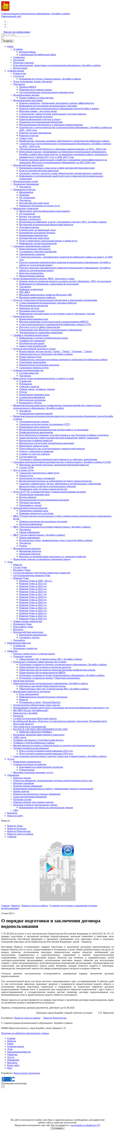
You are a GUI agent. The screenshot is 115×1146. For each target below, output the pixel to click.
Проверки (24, 195)
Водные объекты (27, 497)
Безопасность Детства (30, 402)
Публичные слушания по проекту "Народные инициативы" (50, 678)
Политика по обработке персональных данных (25, 1033)
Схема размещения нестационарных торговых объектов (48, 303)
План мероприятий (29, 694)
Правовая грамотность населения (36, 513)
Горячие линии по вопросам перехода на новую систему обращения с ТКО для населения (65, 281)
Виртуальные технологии (27, 1073)
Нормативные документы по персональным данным (46, 807)
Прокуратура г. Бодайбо (25, 713)
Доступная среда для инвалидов (29, 726)
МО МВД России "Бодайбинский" (31, 710)
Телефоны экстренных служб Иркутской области (38, 740)
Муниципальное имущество (33, 305)
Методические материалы (32, 400)
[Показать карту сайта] (7, 26)
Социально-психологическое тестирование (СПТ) (44, 424)
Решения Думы (21, 578)
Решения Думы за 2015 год (33, 589)
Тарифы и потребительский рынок (31, 335)
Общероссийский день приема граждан (33, 802)
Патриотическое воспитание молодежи (39, 365)
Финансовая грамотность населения (31, 691)
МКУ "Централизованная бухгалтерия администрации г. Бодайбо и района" (52, 527)
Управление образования (26, 184)
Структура (18, 76)
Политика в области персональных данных (35, 805)
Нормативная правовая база (33, 235)
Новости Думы (15, 826)
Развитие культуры (28, 135)
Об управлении (27, 197)
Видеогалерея (20, 68)
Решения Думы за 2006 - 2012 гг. (35, 581)
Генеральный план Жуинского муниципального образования (50, 330)
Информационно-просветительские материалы (43, 697)
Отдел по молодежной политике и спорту (34, 348)
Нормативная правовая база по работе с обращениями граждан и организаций (53, 788)
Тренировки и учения (30, 505)
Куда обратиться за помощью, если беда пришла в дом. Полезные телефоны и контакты (64, 435)
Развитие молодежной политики (36, 116)
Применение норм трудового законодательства (43, 489)
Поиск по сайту (15, 815)
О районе (18, 49)
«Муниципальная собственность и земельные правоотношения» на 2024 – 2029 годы (62, 149)
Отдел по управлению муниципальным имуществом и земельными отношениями (55, 300)
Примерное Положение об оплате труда (39, 205)
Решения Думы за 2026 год (33, 618)
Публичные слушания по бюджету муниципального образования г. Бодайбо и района (63, 664)
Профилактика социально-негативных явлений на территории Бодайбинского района (63, 359)
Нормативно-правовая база (33, 635)
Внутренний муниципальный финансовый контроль (46, 224)
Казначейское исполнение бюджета (37, 232)
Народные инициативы (31, 273)
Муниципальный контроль (27, 548)
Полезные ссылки (22, 799)
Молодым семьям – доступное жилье (38, 111)
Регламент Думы (21, 570)
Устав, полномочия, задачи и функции (32, 81)
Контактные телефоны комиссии (36, 440)
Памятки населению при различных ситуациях (43, 521)
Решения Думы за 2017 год (33, 594)
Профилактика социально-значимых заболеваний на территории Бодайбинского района (64, 141)
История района (27, 52)
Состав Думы (20, 567)
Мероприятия (26, 192)
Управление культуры (24, 189)
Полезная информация (30, 524)
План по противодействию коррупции (39, 170)
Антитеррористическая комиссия (30, 508)
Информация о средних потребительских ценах (43, 338)
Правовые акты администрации (35, 89)
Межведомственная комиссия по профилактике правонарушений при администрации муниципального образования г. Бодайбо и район (57, 406)
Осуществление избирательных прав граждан (36, 705)
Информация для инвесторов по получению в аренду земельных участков (57, 313)
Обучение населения (29, 502)
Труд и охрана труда (23, 470)
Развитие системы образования (35, 132)
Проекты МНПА (27, 87)
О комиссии (25, 381)
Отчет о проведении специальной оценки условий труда (48, 240)
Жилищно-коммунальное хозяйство (37, 297)
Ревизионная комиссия (19, 643)
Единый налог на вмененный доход (37, 230)
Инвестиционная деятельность (35, 249)
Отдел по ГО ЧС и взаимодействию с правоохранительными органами (49, 491)
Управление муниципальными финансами (41, 122)
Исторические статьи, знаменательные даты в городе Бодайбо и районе (55, 540)
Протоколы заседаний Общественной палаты (42, 686)
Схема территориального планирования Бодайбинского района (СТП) (55, 324)
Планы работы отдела (30, 357)
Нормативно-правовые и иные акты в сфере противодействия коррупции (57, 168)
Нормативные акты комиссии (34, 427)
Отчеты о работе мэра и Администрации (34, 653)
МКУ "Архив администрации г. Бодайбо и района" (39, 535)
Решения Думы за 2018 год (33, 597)
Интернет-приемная (23, 783)
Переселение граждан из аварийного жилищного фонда (42, 559)
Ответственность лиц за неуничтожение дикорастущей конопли (52, 448)
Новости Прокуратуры (19, 831)
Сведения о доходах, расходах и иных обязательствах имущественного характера (60, 173)
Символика (19, 57)
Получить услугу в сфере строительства (39, 327)
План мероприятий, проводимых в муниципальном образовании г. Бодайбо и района (57, 65)
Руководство (19, 73)
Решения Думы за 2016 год (33, 591)
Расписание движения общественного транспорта (38, 734)
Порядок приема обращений (27, 786)
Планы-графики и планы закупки (36, 97)
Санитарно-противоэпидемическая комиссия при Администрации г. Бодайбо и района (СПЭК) (62, 462)
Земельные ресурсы (29, 308)
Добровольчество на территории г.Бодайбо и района (46, 354)
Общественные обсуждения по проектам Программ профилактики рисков (57, 670)
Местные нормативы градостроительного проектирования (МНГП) (53, 321)
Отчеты (23, 392)
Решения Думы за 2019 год (33, 599)
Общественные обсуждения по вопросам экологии (45, 667)
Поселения (18, 60)
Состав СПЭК (26, 467)
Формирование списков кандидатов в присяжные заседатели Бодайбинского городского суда (61, 707)
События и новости (29, 386)
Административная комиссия (28, 370)
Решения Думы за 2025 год (33, 616)
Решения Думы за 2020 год (33, 602)
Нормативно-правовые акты (33, 319)
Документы (19, 84)
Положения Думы (22, 624)
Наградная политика (23, 680)
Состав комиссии (28, 456)
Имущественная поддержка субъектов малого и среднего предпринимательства (54, 745)
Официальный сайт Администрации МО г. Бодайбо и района (50, 659)
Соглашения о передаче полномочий (38, 251)
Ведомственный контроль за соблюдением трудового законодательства (55, 481)
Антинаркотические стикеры (34, 421)
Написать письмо (22, 778)
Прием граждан (21, 791)
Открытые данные (22, 656)
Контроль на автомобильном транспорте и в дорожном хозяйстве (52, 556)
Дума (10, 562)
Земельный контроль (29, 554)
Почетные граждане (23, 62)
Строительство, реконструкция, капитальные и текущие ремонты (52, 114)
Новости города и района (20, 834)
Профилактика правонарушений (36, 413)
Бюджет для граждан (29, 216)
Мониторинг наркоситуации (34, 446)
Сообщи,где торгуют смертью (34, 454)
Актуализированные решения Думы (31, 575)
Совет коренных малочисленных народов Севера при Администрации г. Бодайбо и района (59, 756)
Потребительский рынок (31, 343)
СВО (15, 810)
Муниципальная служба (25, 181)
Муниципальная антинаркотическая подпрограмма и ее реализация (53, 429)
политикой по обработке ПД (85, 1125)
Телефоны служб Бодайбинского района (33, 742)
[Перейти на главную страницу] (7, 21)
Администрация (15, 70)
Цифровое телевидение (31, 289)
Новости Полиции (16, 828)
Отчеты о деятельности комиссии (36, 451)
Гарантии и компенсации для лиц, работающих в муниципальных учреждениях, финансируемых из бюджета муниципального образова (60, 485)
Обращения (13, 775)
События (11, 836)
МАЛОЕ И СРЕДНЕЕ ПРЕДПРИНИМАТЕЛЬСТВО (40, 729)
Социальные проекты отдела (34, 367)
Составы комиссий (28, 373)
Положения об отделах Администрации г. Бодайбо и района (50, 79)
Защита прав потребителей (33, 346)
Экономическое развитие (32, 254)
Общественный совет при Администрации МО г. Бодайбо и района (53, 688)
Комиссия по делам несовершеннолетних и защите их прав (43, 378)
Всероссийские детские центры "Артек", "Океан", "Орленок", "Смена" (55, 351)
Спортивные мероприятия (32, 362)
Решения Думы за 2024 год (33, 613)
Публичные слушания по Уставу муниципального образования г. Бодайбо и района (62, 675)
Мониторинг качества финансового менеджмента (44, 211)
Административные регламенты (29, 764)
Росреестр (18, 715)
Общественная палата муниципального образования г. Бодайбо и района (50, 683)
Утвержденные (27, 769)
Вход (9, 1068)
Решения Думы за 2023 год (33, 610)
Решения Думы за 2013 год (33, 583)
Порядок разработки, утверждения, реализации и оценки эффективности (56, 103)
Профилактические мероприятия (36, 432)
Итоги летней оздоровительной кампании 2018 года (46, 751)
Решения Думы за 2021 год (33, 605)
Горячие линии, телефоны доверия (37, 389)
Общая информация (29, 532)
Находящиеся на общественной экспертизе (41, 767)
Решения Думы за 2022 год (33, 608)
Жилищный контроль (30, 551)
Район (10, 46)
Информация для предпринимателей (38, 243)
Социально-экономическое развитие (31, 246)
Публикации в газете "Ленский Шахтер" (40, 702)
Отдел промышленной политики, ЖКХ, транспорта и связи (43, 278)
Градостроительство (23, 316)
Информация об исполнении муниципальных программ (48, 106)
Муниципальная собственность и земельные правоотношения (51, 124)
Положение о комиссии (25, 648)
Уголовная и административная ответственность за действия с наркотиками (58, 459)
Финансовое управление (25, 208)
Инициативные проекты (31, 276)
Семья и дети (26, 138)
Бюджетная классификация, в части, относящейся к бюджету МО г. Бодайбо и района (63, 222)
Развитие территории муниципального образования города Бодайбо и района (59, 108)
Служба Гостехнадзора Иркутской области (35, 718)
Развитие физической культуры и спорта (39, 119)
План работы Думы (23, 626)
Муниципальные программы (28, 100)
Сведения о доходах (29, 637)
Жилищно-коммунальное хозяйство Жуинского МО (45, 294)
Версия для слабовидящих (17, 32)
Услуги (10, 759)
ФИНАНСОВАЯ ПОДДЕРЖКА (35, 732)
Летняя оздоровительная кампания (31, 748)
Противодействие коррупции (28, 165)
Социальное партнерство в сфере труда (39, 473)
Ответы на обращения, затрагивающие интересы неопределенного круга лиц (52, 780)
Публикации (25, 383)
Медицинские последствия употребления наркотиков (46, 443)
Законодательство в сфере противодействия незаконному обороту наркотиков (59, 437)
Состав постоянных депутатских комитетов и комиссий (41, 572)
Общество (12, 651)
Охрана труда (26, 475)
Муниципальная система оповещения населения (44, 500)
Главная (5, 905)
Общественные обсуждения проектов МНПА (42, 672)
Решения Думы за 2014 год (33, 586)
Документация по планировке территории (41, 332)
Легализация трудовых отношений (37, 478)
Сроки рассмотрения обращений (30, 796)
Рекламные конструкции (31, 311)
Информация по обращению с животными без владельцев (49, 284)
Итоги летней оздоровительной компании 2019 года (46, 753)
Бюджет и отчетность (30, 219)
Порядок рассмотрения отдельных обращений (36, 794)
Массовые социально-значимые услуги (33, 772)
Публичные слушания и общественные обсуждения (39, 661)
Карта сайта (13, 1065)
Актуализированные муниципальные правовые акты (46, 92)
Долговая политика (29, 227)
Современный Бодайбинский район (37, 54)
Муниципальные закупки (26, 95)
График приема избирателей (27, 621)
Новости (17, 564)
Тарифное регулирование (32, 340)
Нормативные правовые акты (34, 394)
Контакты (18, 629)
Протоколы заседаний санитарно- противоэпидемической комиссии (54, 464)
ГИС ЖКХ (24, 292)
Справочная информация (32, 397)
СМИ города (19, 737)
